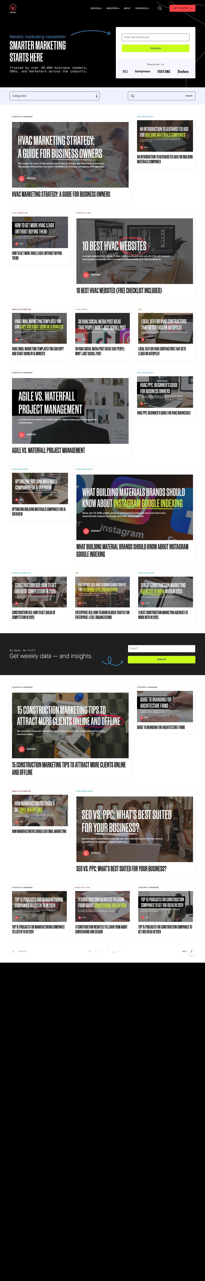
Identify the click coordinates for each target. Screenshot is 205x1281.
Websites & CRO (83, 213)
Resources (141, 8)
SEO (140, 309)
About (127, 8)
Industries (112, 8)
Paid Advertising (145, 117)
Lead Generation (20, 213)
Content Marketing (21, 573)
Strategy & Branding (22, 117)
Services (95, 8)
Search (189, 95)
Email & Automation (21, 309)
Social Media (81, 309)
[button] (182, 8)
